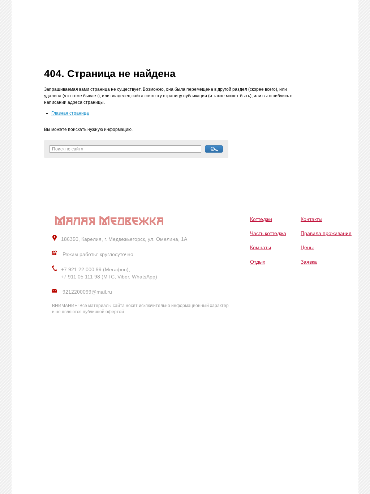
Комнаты (260, 247)
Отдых (257, 262)
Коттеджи (261, 219)
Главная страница (70, 113)
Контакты (311, 219)
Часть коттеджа (268, 233)
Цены (307, 247)
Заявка (309, 262)
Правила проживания (326, 233)
